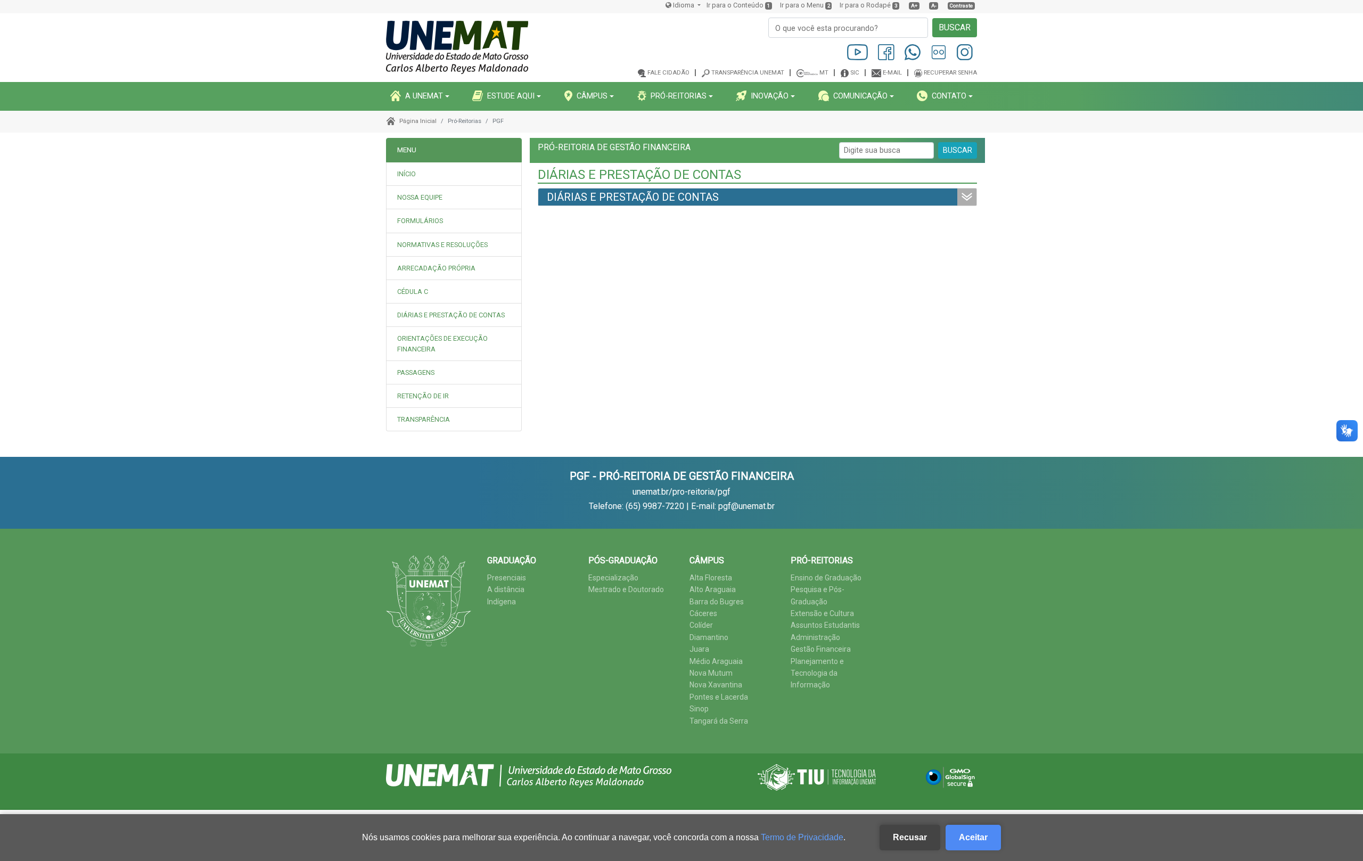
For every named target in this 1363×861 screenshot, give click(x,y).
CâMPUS (592, 96)
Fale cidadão (668, 72)
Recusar (910, 837)
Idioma (683, 5)
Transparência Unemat (747, 72)
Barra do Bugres (716, 601)
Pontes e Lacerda (718, 697)
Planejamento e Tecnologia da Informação (817, 673)
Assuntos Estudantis (825, 625)
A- (934, 6)
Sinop (699, 708)
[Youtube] (858, 51)
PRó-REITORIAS (679, 96)
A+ (914, 6)
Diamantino (708, 637)
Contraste (961, 6)
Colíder (701, 625)
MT (823, 72)
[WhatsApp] (913, 51)
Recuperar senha (950, 72)
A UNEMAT (424, 96)
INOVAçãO (770, 96)
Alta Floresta (710, 577)
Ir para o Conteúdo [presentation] (735, 5)
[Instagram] (965, 51)
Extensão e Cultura (822, 613)
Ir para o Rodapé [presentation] (865, 5)
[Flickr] (939, 51)
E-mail (892, 72)
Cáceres (703, 613)
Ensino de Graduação (826, 577)
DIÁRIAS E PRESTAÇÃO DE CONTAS (633, 197)
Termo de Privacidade (802, 837)
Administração (815, 637)
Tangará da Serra (718, 721)
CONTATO (949, 96)
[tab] (454, 197)
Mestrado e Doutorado (626, 589)
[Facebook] (887, 51)
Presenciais (506, 577)
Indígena (501, 601)
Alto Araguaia (712, 589)
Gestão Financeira (821, 649)
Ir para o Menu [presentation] (802, 5)
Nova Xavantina (715, 684)
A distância (505, 589)
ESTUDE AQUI (511, 96)
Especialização (613, 577)
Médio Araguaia (716, 661)
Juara (699, 649)
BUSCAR (955, 27)
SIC (854, 72)
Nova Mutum (711, 673)
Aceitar (973, 837)
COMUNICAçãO (860, 96)
